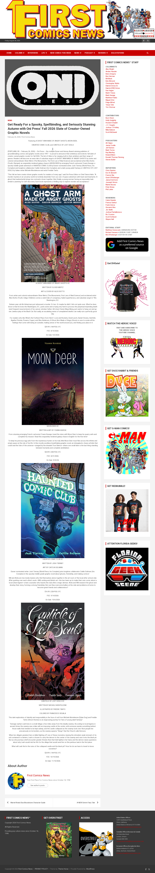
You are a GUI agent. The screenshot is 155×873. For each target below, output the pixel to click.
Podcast (89, 53)
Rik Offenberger (111, 235)
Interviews (33, 53)
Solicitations (117, 53)
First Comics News (28, 137)
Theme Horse (63, 869)
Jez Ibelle (109, 210)
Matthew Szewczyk (113, 230)
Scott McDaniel (111, 132)
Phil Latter (109, 189)
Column (18, 53)
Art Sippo (109, 143)
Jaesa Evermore (112, 180)
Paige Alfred (110, 102)
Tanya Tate (110, 105)
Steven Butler (111, 160)
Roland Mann (110, 155)
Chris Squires (111, 170)
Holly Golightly (111, 120)
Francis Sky (110, 175)
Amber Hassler (111, 71)
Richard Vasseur (112, 232)
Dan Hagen (110, 91)
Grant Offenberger (112, 178)
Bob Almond (110, 81)
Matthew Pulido (111, 98)
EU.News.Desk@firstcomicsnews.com (128, 853)
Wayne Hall (110, 219)
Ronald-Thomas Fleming (115, 157)
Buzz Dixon (110, 118)
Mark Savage (110, 95)
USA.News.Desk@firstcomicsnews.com (128, 827)
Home (9, 53)
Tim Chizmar (110, 107)
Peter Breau (110, 187)
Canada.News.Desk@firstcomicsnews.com (130, 841)
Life (43, 53)
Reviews (102, 53)
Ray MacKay (110, 152)
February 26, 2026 (14, 137)
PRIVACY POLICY (41, 869)
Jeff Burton (110, 148)
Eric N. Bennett (111, 173)
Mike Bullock (110, 130)
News (76, 53)
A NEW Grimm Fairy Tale (86, 803)
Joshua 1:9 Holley (112, 127)
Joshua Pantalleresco (114, 212)
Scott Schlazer (111, 217)
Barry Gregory (111, 74)
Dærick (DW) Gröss (113, 88)
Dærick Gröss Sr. (112, 86)
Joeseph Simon (111, 182)
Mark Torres (110, 150)
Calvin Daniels (111, 200)
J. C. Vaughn (110, 125)
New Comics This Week (60, 53)
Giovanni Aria (110, 207)
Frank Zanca (110, 205)
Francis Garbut (111, 203)
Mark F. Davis (110, 93)
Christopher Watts (112, 83)
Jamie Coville (111, 145)
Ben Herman (110, 76)
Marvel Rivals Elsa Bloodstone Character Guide (28, 803)
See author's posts (38, 785)
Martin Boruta (111, 185)
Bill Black (109, 79)
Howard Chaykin (112, 123)
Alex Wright (110, 69)
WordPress (90, 869)
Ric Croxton (110, 214)
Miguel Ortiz (110, 100)
